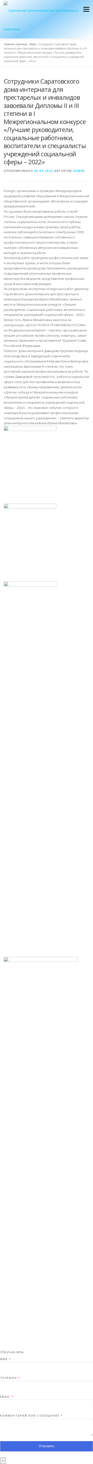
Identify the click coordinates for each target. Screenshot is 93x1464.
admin (79, 171)
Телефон (10, 1378)
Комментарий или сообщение (31, 1415)
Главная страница (15, 44)
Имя (5, 1359)
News (33, 44)
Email (6, 1397)
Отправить (47, 1446)
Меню (86, 9)
